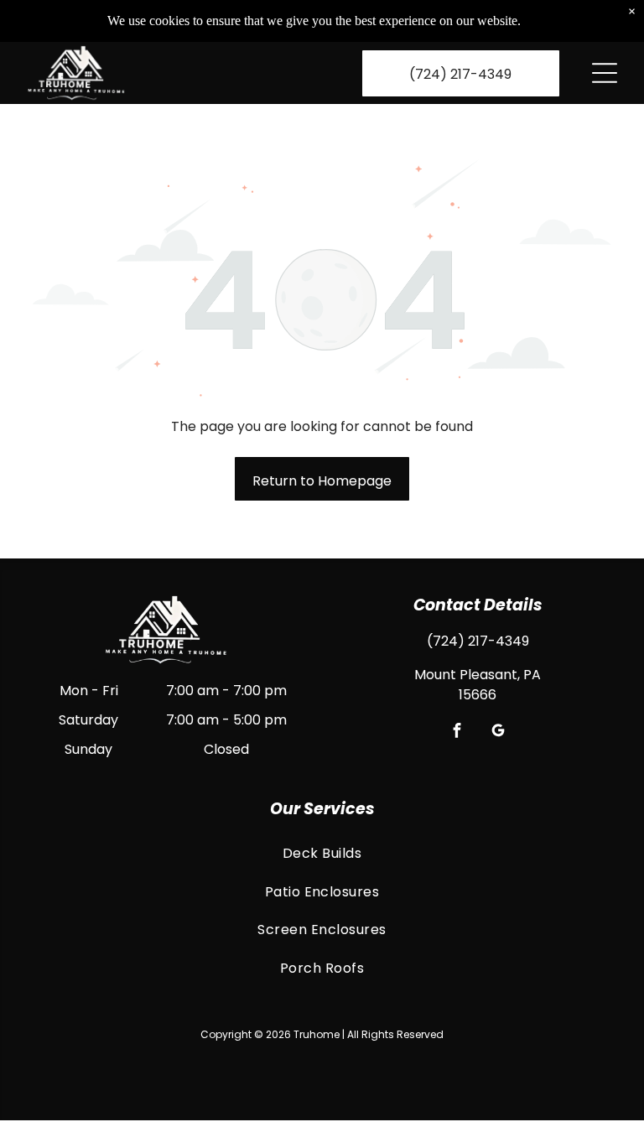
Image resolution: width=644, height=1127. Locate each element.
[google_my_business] (498, 732)
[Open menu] (604, 73)
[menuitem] (322, 853)
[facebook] (457, 732)
